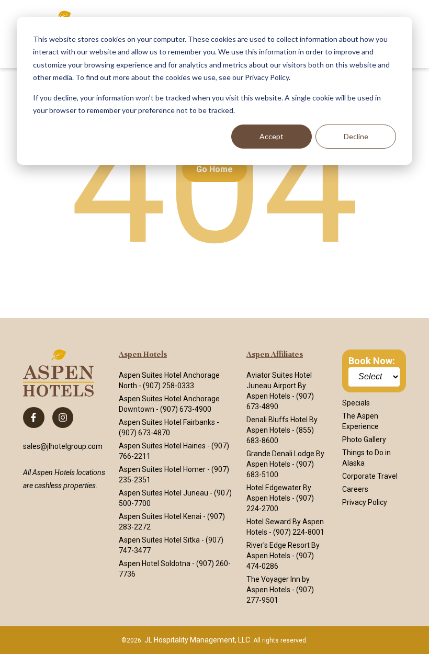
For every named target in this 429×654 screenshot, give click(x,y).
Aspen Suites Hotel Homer (162, 469)
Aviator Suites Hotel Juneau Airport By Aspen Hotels (279, 385)
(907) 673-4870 (144, 433)
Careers (355, 489)
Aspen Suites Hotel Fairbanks (167, 422)
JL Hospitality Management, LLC (197, 640)
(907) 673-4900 (185, 409)
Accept (271, 136)
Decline (356, 136)
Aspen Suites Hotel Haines (162, 446)
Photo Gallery (364, 439)
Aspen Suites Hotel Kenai (160, 516)
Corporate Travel (370, 476)
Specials (356, 403)
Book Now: (371, 360)
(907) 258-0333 (168, 385)
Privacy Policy (364, 502)
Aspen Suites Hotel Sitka (159, 540)
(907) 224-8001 (298, 532)
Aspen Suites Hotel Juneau (163, 493)
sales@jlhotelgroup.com (63, 446)
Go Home (214, 169)
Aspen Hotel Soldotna (154, 563)
